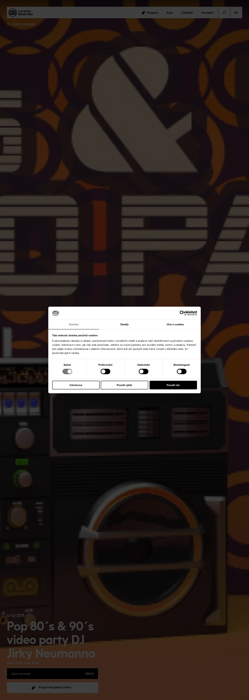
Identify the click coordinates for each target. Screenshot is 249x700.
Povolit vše (173, 384)
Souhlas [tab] (74, 324)
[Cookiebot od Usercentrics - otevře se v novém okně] (182, 313)
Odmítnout (75, 384)
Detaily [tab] (124, 324)
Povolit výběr (124, 384)
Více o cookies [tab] (175, 324)
